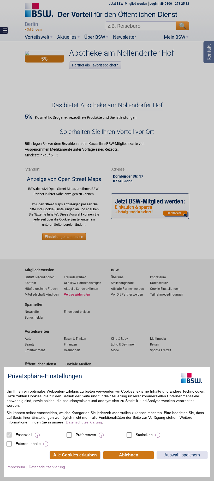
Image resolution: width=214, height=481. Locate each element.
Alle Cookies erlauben (75, 455)
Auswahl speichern (182, 455)
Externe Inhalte (28, 444)
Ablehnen (128, 455)
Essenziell (24, 435)
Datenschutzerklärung (84, 422)
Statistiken (144, 435)
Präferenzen (86, 435)
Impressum (16, 467)
